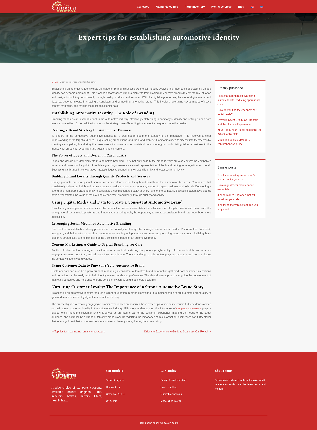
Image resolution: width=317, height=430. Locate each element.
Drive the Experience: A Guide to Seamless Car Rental (176, 331)
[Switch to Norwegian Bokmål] (261, 7)
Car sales (143, 6)
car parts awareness (188, 308)
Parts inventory (195, 6)
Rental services (221, 6)
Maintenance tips (167, 6)
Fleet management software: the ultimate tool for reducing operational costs (238, 100)
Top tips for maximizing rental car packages (79, 331)
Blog (241, 6)
